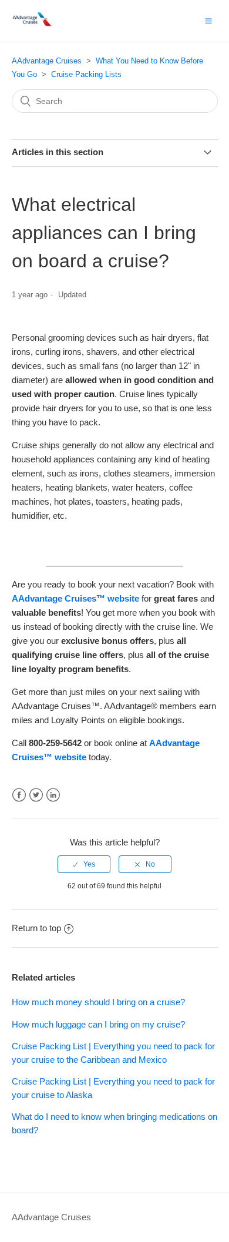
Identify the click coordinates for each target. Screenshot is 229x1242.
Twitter (36, 795)
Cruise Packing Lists (86, 74)
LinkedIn (53, 795)
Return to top (36, 928)
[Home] (33, 27)
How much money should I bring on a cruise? (98, 1002)
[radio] (84, 864)
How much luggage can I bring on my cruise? (98, 1024)
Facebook (19, 795)
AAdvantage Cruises (47, 60)
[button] (208, 20)
